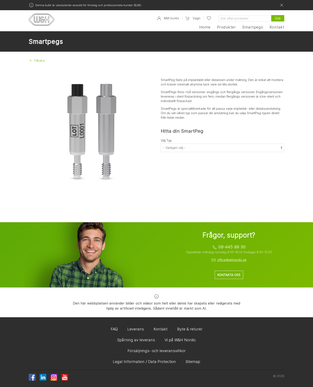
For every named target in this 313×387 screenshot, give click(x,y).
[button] (192, 18)
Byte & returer (189, 329)
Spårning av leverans (136, 340)
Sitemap (192, 361)
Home (205, 27)
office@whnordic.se (232, 260)
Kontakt (277, 27)
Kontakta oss (228, 275)
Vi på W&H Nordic (180, 340)
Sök (278, 18)
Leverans (135, 329)
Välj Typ (166, 140)
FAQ (114, 329)
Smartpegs (252, 27)
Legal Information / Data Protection (144, 361)
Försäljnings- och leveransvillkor (157, 351)
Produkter (226, 27)
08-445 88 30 (232, 246)
